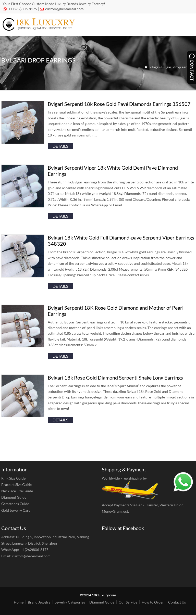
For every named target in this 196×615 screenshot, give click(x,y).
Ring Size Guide (13, 478)
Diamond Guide (13, 497)
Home (18, 602)
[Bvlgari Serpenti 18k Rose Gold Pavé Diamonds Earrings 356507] (22, 142)
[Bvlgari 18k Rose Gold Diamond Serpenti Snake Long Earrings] (22, 415)
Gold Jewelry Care (15, 510)
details (60, 146)
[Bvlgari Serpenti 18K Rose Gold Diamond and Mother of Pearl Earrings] (22, 345)
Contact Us (177, 602)
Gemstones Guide (15, 503)
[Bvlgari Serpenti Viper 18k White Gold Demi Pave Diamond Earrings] (22, 206)
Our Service (128, 602)
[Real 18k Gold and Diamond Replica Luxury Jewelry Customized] (40, 29)
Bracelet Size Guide (16, 484)
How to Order (153, 602)
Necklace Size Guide (17, 491)
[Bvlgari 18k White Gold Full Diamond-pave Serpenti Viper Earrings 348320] (22, 275)
